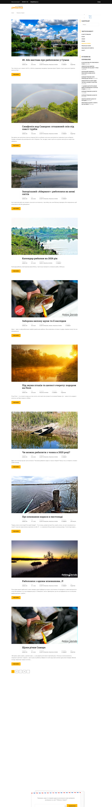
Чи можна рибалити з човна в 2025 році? (46, 475)
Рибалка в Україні (53, 87)
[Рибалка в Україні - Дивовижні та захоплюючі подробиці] (17, 8)
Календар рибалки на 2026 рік (39, 281)
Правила (72, 7)
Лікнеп (41, 285)
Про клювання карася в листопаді (42, 539)
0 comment (64, 87)
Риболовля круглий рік (88, 70)
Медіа (88, 7)
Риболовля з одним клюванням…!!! (42, 604)
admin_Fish (24, 87)
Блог (59, 7)
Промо (83, 64)
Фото (90, 18)
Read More (16, 98)
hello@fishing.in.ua (34, 1)
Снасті (83, 73)
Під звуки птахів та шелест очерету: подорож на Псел (49, 409)
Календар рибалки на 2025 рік (89, 114)
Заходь (99, 1)
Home (12, 12)
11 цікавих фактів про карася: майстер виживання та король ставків (90, 110)
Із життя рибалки (43, 87)
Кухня (83, 59)
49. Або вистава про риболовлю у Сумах (45, 82)
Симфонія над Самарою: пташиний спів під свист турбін (48, 150)
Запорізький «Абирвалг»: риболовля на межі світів (48, 215)
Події (65, 7)
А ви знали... (73, 544)
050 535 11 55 (25, 1)
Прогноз (81, 7)
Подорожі (72, 87)
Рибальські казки (86, 68)
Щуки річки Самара (33, 670)
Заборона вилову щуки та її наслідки (44, 343)
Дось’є (96, 7)
